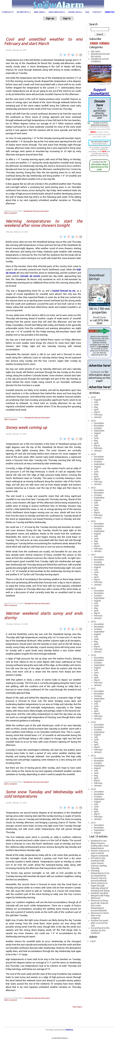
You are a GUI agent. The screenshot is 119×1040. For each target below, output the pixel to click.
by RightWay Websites (59, 1038)
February (98, 414)
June (96, 404)
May (96, 407)
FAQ (87, 12)
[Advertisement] (44, 28)
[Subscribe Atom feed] (104, 43)
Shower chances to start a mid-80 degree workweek (100, 853)
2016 (93, 722)
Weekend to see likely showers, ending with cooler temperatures (100, 844)
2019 (93, 621)
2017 (93, 688)
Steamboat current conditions (100, 60)
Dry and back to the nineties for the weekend (100, 930)
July (96, 402)
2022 (93, 521)
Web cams (39, 12)
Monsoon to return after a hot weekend (100, 915)
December (99, 423)
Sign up (50, 18)
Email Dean (99, 317)
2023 (93, 487)
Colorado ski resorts (30, 276)
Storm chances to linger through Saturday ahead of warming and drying (100, 887)
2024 (93, 454)
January (97, 417)
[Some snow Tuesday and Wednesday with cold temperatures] (81, 807)
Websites (110, 12)
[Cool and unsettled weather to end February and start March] (81, 54)
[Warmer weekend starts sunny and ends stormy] (81, 629)
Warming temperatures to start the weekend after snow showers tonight (43, 223)
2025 (93, 420)
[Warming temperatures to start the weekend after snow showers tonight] (81, 236)
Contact (97, 12)
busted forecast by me (63, 290)
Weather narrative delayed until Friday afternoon (100, 895)
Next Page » (78, 1007)
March (97, 412)
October (98, 428)
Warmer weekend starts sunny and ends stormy (43, 615)
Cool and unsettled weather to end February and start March (43, 41)
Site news (95, 51)
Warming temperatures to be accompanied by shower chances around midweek (100, 875)
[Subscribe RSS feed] (94, 43)
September (99, 430)
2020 (93, 588)
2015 (93, 755)
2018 (93, 655)
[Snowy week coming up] (81, 438)
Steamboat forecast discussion (36, 211)
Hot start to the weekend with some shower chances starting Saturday (99, 863)
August (97, 399)
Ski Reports (23, 12)
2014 (93, 789)
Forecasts (8, 12)
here (92, 131)
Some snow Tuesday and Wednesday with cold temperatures (43, 794)
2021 (93, 554)
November (99, 425)
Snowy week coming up (26, 427)
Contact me (97, 162)
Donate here (99, 109)
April (96, 409)
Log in (93, 941)
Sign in (67, 18)
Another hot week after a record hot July (99, 923)
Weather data (56, 12)
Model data (74, 12)
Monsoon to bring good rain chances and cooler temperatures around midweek (99, 905)
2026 (93, 397)
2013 (93, 822)
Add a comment (10, 213)
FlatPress (69, 1030)
